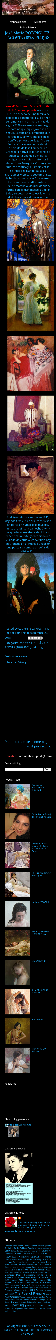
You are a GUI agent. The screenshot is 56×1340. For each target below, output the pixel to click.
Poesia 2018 (37, 1282)
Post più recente (17, 741)
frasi (39, 1302)
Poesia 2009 (23, 1277)
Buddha (18, 1254)
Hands (46, 1265)
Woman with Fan (39, 1297)
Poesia (48, 1275)
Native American (36, 1270)
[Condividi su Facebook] (38, 638)
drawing (14, 1302)
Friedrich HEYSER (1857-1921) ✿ (40, 932)
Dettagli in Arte (29, 1260)
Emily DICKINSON (44, 1260)
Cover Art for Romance (40, 1257)
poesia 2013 (31, 1305)
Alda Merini (18, 1246)
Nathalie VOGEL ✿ (41, 902)
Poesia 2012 (17, 1280)
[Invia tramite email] (29, 638)
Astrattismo (47, 1248)
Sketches (47, 1288)
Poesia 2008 (10, 1277)
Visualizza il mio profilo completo (20, 1231)
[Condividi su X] (35, 638)
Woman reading (26, 1297)
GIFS (35, 1265)
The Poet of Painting (30, 1293)
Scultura (13, 1287)
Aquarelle (47, 1246)
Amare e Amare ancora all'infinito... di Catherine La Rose (40, 847)
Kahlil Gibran (46, 1267)
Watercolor (14, 1297)
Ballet (7, 1251)
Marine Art (9, 1270)
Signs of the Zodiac (36, 1288)
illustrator (47, 1302)
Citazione (15, 1257)
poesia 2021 (22, 1309)
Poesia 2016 (10, 1283)
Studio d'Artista (45, 1290)
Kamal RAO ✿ (38, 1019)
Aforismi (8, 1245)
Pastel (19, 1275)
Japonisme (36, 1267)
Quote (31, 1285)
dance (48, 1299)
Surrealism (9, 1294)
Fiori (19, 1265)
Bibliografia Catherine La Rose (23, 1251)
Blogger (30, 1333)
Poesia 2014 (31, 1280)
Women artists (22, 1299)
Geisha (40, 1265)
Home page (40, 741)
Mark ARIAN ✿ (39, 961)
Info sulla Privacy (15, 662)
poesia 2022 (34, 1309)
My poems (40, 22)
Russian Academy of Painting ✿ (41, 874)
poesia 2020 (11, 1308)
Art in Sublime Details (24, 1248)
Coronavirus (24, 1257)
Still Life (33, 1290)
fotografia (31, 1302)
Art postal (38, 1248)
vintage (14, 1311)
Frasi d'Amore (27, 1265)
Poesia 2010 (37, 1277)
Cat (32, 1254)
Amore (40, 1246)
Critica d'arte (17, 1260)
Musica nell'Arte (21, 1270)
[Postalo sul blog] (32, 638)
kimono (8, 1306)
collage (42, 1299)
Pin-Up (40, 1275)
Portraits (24, 1285)
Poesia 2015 (45, 1280)
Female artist (23, 1262)
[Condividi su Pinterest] (41, 638)
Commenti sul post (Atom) (34, 756)
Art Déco (9, 1248)
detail (7, 1302)
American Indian (30, 1246)
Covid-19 (8, 1260)
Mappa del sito (18, 22)
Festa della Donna (38, 1262)
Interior (28, 1267)
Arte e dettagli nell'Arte (19, 1125)
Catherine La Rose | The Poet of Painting (41, 815)
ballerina (33, 1299)
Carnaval (26, 1254)
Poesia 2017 (24, 1282)
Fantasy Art (10, 1262)
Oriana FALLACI (45, 1272)
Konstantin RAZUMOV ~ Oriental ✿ (38, 787)
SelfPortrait (23, 1288)
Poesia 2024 (14, 1285)
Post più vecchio (38, 746)
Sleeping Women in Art (16, 1290)
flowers (22, 1302)
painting (37, 647)
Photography (29, 1275)
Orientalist (9, 1275)
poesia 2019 (45, 1305)
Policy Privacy (28, 27)
